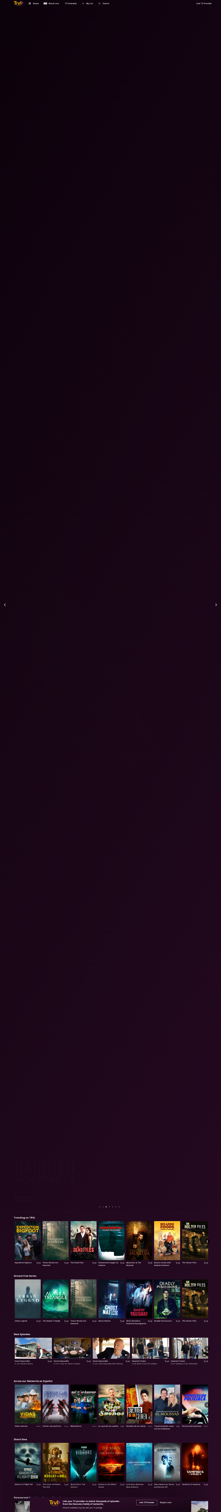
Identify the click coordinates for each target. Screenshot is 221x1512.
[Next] (216, 605)
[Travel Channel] (20, 3)
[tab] (99, 1206)
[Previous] (5, 605)
